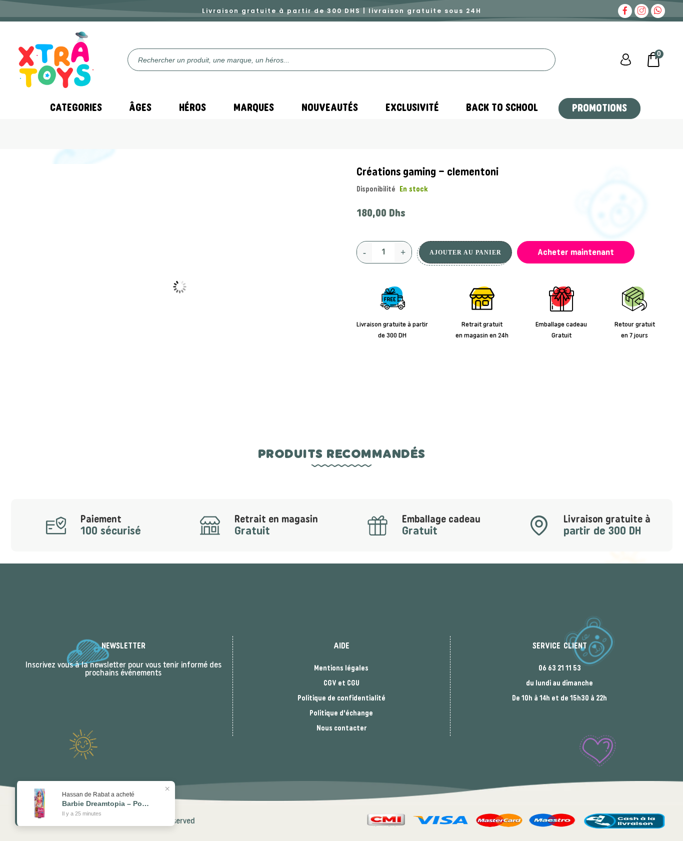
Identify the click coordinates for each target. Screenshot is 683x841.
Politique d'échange (341, 713)
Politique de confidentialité (342, 698)
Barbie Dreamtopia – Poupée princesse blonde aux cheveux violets (107, 804)
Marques (254, 108)
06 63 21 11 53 (559, 668)
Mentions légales (341, 668)
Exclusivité (412, 108)
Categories (76, 108)
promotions (599, 109)
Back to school (502, 108)
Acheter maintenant (576, 252)
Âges (140, 108)
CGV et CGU (342, 683)
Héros (192, 108)
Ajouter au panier (466, 252)
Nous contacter (341, 728)
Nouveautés (330, 108)
